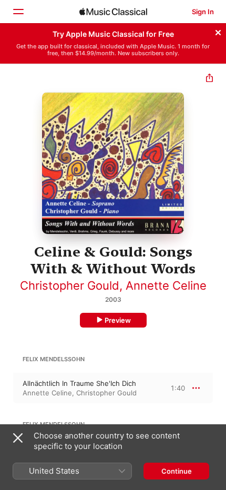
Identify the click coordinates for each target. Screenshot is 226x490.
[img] (113, 11)
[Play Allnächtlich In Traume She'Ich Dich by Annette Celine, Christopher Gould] (7, 388)
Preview (118, 320)
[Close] (218, 31)
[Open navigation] (17, 11)
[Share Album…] (209, 79)
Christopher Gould (69, 285)
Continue (176, 471)
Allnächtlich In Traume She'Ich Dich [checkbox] (79, 383)
